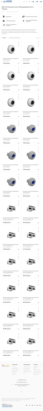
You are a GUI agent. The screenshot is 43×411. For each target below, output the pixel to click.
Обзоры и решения (27, 371)
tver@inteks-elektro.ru (22, 382)
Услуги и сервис (27, 368)
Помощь (36, 364)
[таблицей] (41, 38)
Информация (27, 364)
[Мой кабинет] (29, 1)
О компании (14, 366)
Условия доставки (37, 371)
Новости (13, 374)
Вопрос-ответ (36, 374)
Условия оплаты (37, 369)
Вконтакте (21, 392)
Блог (24, 373)
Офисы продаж (15, 368)
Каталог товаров (27, 366)
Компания (14, 364)
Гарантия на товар (37, 372)
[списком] (39, 38)
